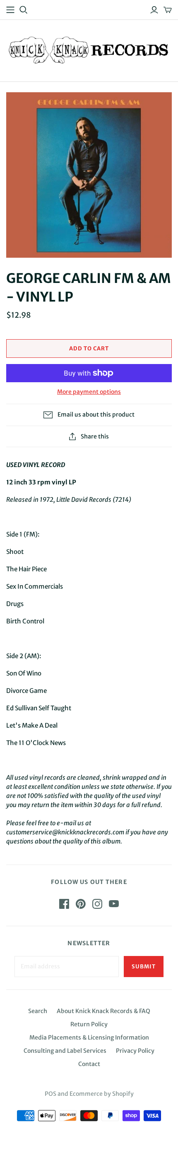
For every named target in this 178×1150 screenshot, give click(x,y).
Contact (89, 1064)
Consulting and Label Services (65, 1050)
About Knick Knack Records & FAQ (103, 1011)
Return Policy (89, 1024)
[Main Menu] (10, 10)
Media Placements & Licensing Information (89, 1037)
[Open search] (23, 10)
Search (37, 1011)
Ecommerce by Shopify (102, 1093)
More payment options (89, 391)
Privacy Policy (135, 1050)
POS (50, 1093)
